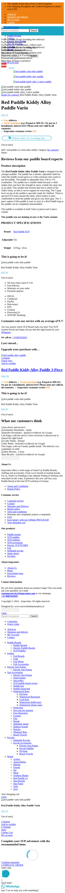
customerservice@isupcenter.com (18, 593)
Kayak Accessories (22, 743)
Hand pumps (19, 678)
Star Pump (18, 783)
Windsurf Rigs (20, 732)
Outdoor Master (20, 775)
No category (14, 95)
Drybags (23, 694)
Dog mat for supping (23, 710)
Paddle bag (18, 686)
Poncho (17, 729)
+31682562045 (19, 337)
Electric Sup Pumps (22, 669)
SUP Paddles (19, 650)
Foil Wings (18, 661)
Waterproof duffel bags (30, 702)
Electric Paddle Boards (24, 648)
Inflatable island (20, 724)
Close (4, 613)
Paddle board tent (21, 688)
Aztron (16, 759)
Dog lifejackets (20, 713)
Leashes (17, 716)
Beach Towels (20, 735)
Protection (18, 707)
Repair (16, 721)
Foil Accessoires (21, 664)
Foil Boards (18, 656)
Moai (15, 773)
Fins (15, 718)
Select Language (10, 458)
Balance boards (20, 726)
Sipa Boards (19, 781)
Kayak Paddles (26, 748)
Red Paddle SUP (21, 231)
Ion (14, 770)
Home (4, 95)
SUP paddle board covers (25, 683)
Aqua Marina (19, 762)
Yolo (15, 786)
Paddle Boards (20, 645)
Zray (15, 789)
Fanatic (16, 767)
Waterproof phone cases (30, 705)
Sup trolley (18, 680)
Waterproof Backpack (29, 697)
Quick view (6, 360)
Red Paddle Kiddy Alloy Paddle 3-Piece (32, 370)
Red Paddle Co (20, 778)
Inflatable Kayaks (21, 740)
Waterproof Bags (21, 691)
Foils (15, 659)
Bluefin (16, 764)
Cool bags (24, 699)
